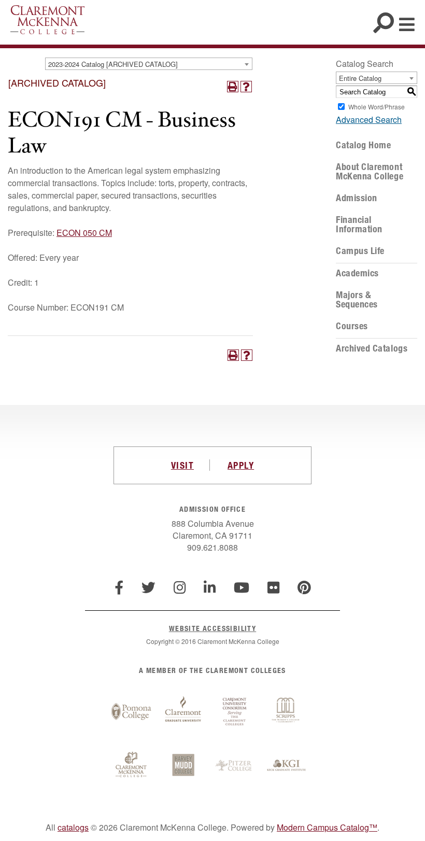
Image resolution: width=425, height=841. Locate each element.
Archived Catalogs (371, 348)
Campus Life (360, 251)
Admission (356, 198)
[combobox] (148, 64)
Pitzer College (234, 765)
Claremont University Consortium (234, 711)
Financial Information (359, 224)
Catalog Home (363, 145)
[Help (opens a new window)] (246, 86)
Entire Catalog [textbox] (360, 78)
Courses (352, 326)
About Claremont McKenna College (369, 171)
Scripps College (286, 711)
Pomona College (131, 711)
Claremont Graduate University (183, 711)
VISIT (182, 465)
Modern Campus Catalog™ (327, 827)
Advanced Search (369, 119)
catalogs (73, 827)
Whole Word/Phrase (376, 106)
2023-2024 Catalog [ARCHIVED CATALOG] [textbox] (113, 64)
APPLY (241, 465)
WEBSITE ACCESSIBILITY (212, 628)
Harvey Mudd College (183, 765)
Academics (357, 273)
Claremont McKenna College (47, 19)
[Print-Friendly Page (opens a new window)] (232, 86)
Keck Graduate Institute (286, 765)
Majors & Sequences (357, 300)
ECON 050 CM (84, 233)
